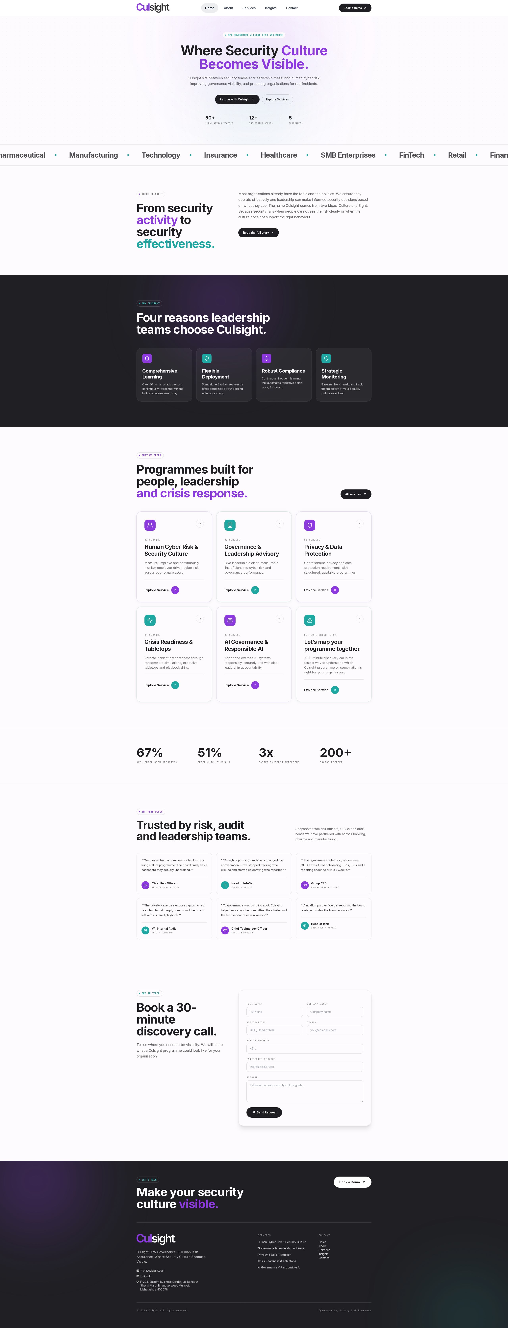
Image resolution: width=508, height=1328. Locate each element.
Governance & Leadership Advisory (281, 1248)
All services (353, 494)
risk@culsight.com (152, 1270)
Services (249, 8)
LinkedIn (145, 1276)
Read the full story (256, 232)
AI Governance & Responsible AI (279, 1267)
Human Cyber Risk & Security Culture (282, 1242)
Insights (270, 8)
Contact (292, 8)
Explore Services (277, 99)
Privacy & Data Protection (274, 1254)
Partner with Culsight (235, 99)
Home (209, 8)
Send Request (266, 1112)
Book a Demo (353, 8)
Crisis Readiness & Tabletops (277, 1261)
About (228, 8)
